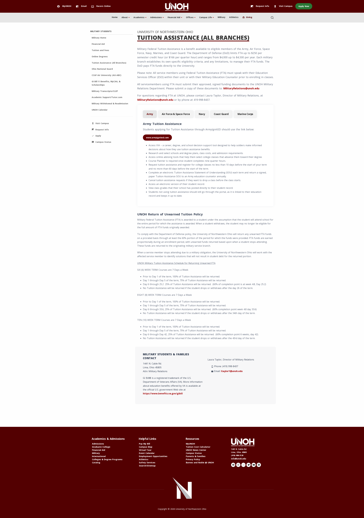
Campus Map (145, 446)
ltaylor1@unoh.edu (232, 371)
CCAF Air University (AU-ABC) (106, 75)
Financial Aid (174, 17)
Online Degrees (100, 56)
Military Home (99, 37)
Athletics (233, 17)
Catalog (96, 462)
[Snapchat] (243, 465)
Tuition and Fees (100, 50)
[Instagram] (238, 465)
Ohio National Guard (102, 69)
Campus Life (205, 17)
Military (221, 17)
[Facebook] (233, 465)
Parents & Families (195, 456)
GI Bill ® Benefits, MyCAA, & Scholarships (106, 83)
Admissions (156, 17)
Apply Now (303, 6)
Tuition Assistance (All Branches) (109, 62)
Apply (96, 135)
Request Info (260, 6)
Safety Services (147, 462)
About (125, 17)
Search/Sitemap (147, 465)
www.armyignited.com (157, 137)
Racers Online (101, 6)
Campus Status (101, 142)
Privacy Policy (193, 459)
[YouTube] (254, 465)
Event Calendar (147, 453)
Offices (190, 17)
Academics (139, 17)
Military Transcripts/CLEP (105, 91)
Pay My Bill (144, 443)
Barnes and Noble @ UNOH (200, 462)
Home (115, 17)
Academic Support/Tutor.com (107, 97)
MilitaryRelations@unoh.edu (241, 88)
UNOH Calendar (99, 109)
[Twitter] (248, 465)
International (99, 456)
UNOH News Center (196, 450)
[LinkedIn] (259, 465)
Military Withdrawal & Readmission (110, 103)
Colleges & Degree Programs (107, 459)
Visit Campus (283, 6)
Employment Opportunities (153, 456)
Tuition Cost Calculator (198, 446)
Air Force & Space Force (176, 114)
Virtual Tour (145, 450)
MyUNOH (64, 6)
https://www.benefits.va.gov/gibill (163, 393)
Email (81, 6)
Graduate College (101, 446)
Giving (247, 17)
